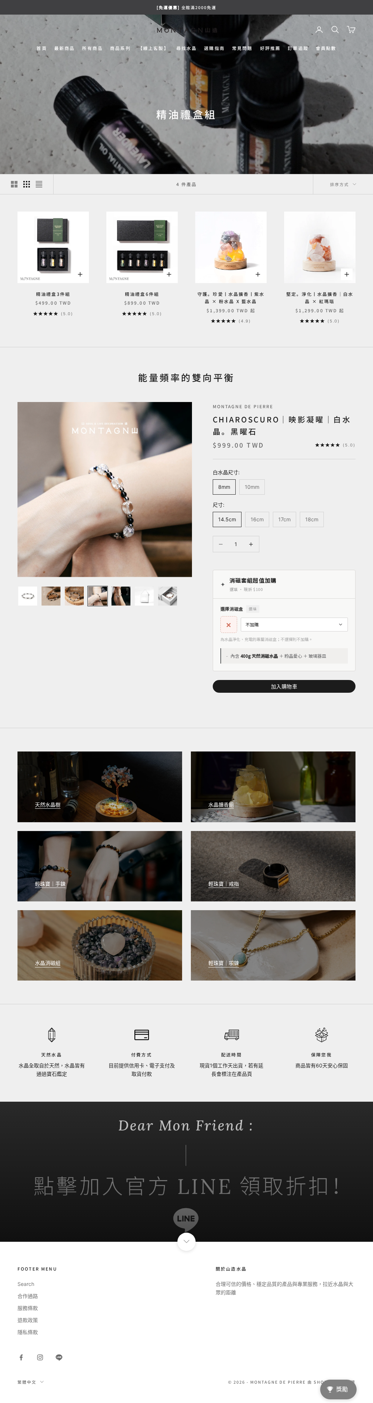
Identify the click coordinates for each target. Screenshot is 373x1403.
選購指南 (214, 48)
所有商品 (92, 48)
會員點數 (326, 48)
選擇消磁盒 (238, 609)
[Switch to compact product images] (39, 184)
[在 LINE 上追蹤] (59, 1357)
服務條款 (27, 1308)
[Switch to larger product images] (14, 184)
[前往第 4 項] (97, 596)
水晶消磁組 (47, 963)
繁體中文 (26, 1382)
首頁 (41, 48)
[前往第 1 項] (27, 596)
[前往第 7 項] (167, 596)
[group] (186, 1172)
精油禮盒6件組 (142, 294)
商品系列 (120, 48)
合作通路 (27, 1296)
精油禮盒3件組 (53, 294)
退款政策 (27, 1320)
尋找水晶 (186, 48)
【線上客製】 (153, 48)
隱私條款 (27, 1332)
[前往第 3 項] (74, 596)
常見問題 (242, 48)
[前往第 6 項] (144, 596)
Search (25, 1284)
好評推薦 (270, 48)
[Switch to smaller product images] (26, 184)
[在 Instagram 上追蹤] (40, 1357)
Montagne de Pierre (243, 406)
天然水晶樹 (47, 804)
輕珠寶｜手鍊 (50, 884)
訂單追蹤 (298, 48)
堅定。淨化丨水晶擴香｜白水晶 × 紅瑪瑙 (319, 297)
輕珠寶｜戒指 (223, 884)
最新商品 (64, 48)
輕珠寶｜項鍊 (223, 963)
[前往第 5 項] (121, 596)
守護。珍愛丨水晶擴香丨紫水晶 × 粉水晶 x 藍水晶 (230, 297)
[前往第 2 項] (51, 596)
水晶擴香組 (221, 804)
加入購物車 (284, 686)
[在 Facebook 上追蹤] (21, 1357)
